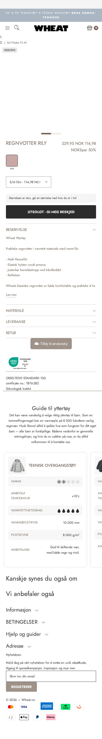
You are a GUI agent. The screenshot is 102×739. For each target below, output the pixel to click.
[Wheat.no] (51, 28)
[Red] (12, 161)
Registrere (21, 686)
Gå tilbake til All (17, 43)
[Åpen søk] (17, 28)
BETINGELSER (22, 622)
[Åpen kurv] (90, 28)
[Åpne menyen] (7, 28)
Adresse (15, 646)
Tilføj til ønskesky (54, 344)
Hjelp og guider (24, 634)
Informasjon (19, 610)
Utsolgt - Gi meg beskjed (51, 211)
